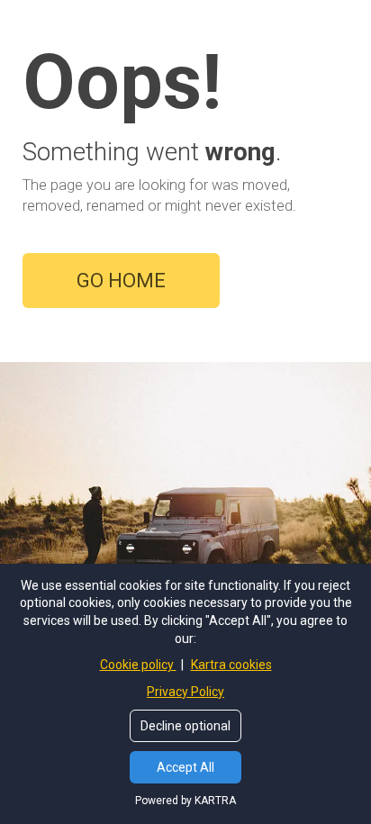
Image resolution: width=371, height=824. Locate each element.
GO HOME (121, 280)
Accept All (185, 767)
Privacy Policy (185, 691)
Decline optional (185, 726)
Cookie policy (138, 664)
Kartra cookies (231, 664)
